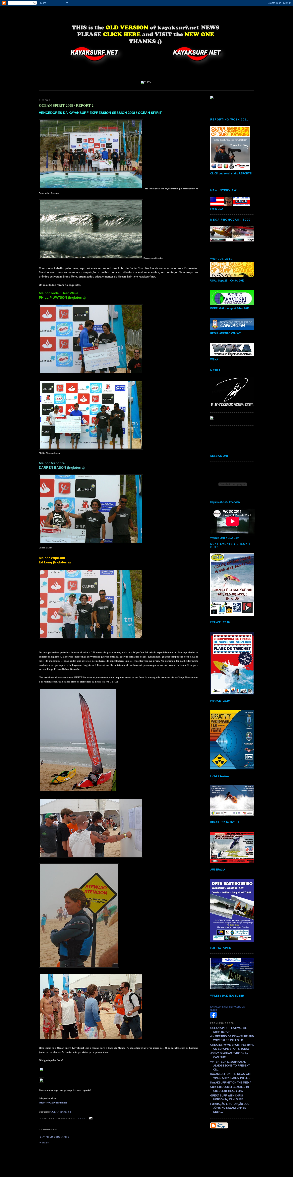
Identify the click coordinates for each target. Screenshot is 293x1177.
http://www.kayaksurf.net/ (53, 1102)
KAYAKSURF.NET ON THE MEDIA (230, 1082)
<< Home (44, 1142)
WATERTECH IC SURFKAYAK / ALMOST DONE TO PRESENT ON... (230, 1065)
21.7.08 (80, 1118)
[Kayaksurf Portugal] (213, 1017)
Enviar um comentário (54, 1137)
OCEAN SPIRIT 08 (60, 1111)
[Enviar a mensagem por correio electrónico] (90, 1118)
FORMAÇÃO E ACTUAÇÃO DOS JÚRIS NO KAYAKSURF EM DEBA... (229, 1107)
